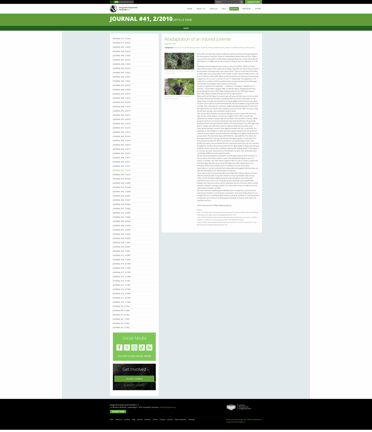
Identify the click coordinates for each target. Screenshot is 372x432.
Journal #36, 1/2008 (121, 191)
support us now (134, 385)
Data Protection (180, 419)
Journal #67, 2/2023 (121, 60)
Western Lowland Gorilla (234, 47)
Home (189, 8)
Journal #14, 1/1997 (121, 285)
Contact (162, 419)
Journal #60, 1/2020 (121, 89)
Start (112, 419)
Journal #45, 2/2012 (121, 153)
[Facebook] (120, 2)
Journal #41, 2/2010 (121, 170)
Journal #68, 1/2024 (121, 55)
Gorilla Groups (189, 47)
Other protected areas (216, 47)
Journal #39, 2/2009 (121, 179)
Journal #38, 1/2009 (121, 183)
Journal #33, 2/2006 (121, 204)
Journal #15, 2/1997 (121, 281)
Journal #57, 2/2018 (121, 102)
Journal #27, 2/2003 (121, 230)
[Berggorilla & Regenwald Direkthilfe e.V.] (123, 9)
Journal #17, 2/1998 (121, 272)
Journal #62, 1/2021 (121, 81)
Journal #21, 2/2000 (121, 255)
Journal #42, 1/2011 (121, 166)
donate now (253, 2)
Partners (246, 8)
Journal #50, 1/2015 (121, 132)
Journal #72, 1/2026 (121, 38)
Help (224, 8)
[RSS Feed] (132, 2)
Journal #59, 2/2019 (121, 94)
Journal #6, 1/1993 (121, 319)
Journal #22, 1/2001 (121, 251)
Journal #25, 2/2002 (121, 238)
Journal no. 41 (179, 47)
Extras (258, 8)
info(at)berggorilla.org (168, 407)
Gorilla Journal (249, 47)
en (116, 2)
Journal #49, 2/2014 (121, 136)
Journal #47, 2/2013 (121, 145)
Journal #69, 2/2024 (121, 51)
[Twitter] (123, 2)
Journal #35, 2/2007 (121, 196)
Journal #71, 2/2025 (121, 43)
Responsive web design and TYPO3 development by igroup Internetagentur (244, 420)
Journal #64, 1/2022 (121, 72)
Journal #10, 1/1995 (121, 302)
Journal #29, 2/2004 (121, 221)
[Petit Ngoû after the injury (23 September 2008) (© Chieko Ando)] (179, 86)
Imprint (170, 419)
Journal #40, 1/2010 (121, 174)
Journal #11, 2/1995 (121, 298)
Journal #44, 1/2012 (121, 157)
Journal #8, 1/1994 (121, 310)
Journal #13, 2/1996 (121, 289)
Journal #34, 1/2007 (121, 200)
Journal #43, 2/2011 (121, 162)
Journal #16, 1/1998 (121, 276)
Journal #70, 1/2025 (121, 47)
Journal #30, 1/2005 (121, 217)
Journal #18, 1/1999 (121, 268)
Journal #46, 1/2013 (121, 149)
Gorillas (213, 8)
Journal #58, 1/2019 (121, 98)
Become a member (134, 379)
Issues (186, 28)
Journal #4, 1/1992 (121, 327)
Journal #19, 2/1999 (121, 264)
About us (201, 8)
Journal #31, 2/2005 (121, 213)
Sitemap (191, 419)
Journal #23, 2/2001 (121, 247)
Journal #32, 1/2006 (121, 208)
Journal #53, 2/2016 (121, 119)
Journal (234, 8)
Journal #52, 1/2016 (121, 123)
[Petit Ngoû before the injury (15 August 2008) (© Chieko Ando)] (179, 61)
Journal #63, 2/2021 (121, 77)
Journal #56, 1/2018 (121, 106)
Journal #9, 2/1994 (121, 306)
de (112, 2)
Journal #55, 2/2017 (121, 111)
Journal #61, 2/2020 (121, 85)
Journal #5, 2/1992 (121, 323)
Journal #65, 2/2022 (121, 68)
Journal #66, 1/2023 (121, 64)
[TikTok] (129, 2)
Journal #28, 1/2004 (121, 225)
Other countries (202, 47)
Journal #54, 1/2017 (121, 115)
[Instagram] (126, 2)
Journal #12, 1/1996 (121, 293)
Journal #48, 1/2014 (121, 140)
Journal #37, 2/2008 (121, 187)
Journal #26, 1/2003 (121, 234)
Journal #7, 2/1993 (121, 315)
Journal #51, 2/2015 (121, 128)
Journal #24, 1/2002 (121, 242)
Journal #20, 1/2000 (121, 259)
